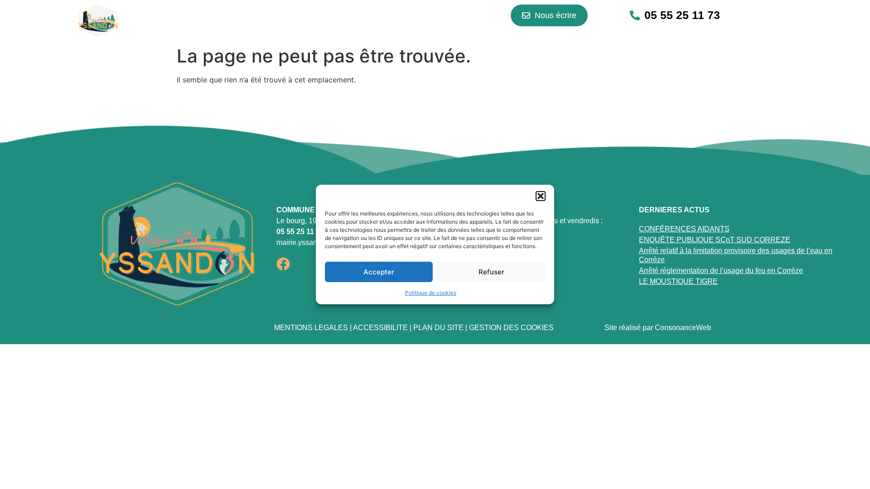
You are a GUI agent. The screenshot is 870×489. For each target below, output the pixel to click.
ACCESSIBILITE (380, 327)
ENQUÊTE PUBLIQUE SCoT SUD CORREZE (714, 240)
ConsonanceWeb (683, 327)
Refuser (491, 272)
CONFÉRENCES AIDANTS (684, 229)
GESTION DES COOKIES (511, 327)
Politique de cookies (430, 292)
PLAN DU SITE (438, 327)
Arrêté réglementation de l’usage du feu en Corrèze (721, 270)
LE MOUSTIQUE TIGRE (678, 281)
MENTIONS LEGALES (311, 327)
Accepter (378, 272)
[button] (540, 196)
